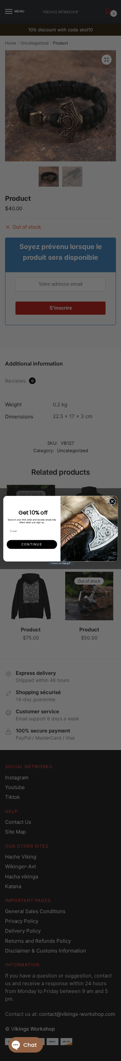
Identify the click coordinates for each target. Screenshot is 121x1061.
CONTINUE (32, 544)
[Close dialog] (112, 501)
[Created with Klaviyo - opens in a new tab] (60, 563)
